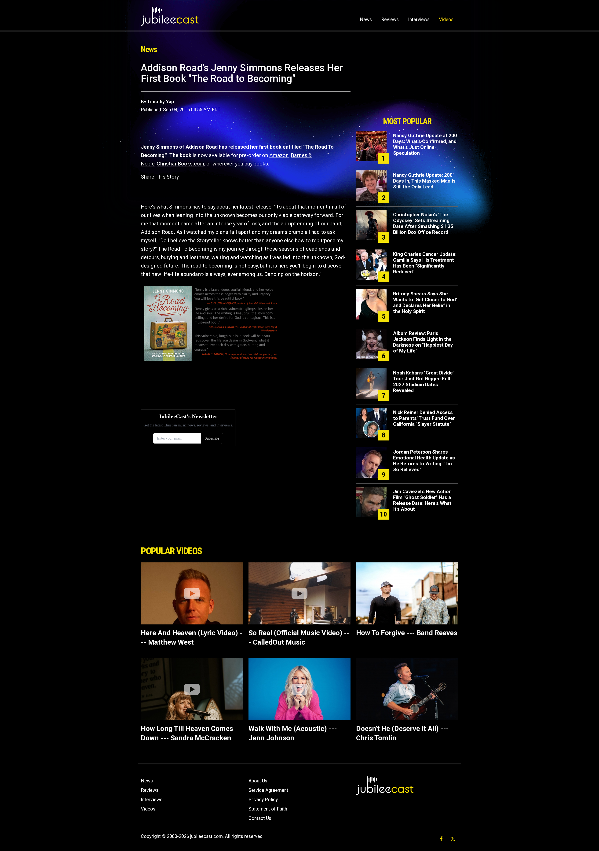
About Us (257, 781)
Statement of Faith (267, 809)
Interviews (419, 19)
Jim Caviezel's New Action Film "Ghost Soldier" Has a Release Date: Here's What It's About (422, 500)
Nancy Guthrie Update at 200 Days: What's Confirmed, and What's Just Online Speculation (425, 144)
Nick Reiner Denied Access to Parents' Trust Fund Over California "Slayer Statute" (424, 418)
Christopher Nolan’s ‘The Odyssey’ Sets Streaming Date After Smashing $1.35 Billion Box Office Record (423, 223)
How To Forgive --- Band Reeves (406, 633)
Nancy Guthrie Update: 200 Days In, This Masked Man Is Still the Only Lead (424, 181)
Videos (446, 19)
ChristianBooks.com (180, 164)
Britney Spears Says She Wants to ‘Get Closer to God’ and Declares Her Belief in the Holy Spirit (425, 302)
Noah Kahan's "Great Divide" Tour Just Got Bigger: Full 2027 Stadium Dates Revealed (423, 381)
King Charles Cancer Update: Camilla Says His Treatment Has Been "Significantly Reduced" (425, 263)
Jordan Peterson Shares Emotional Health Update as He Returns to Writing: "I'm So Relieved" (424, 460)
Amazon (279, 155)
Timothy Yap (160, 101)
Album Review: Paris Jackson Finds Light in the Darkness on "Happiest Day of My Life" (423, 342)
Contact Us (259, 818)
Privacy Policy (263, 799)
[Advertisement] (407, 88)
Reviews (390, 19)
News (366, 19)
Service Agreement (268, 790)
